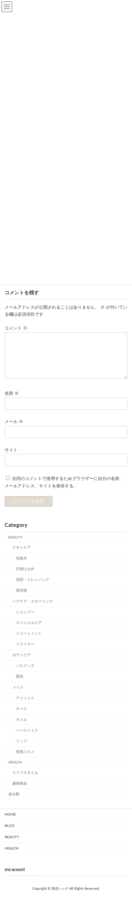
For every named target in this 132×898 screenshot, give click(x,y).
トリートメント (29, 633)
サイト (11, 450)
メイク (17, 687)
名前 (12, 393)
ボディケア (21, 655)
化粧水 (21, 558)
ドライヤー (25, 644)
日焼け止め (25, 569)
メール (14, 422)
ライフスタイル (25, 772)
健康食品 (19, 783)
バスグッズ (25, 666)
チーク (21, 709)
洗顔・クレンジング (32, 580)
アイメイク (25, 698)
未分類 (13, 794)
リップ (21, 741)
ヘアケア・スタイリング (32, 601)
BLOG (10, 826)
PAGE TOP (117, 859)
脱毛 (19, 677)
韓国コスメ (25, 752)
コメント (16, 328)
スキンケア (21, 547)
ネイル (21, 719)
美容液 (21, 590)
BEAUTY (15, 537)
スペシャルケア (29, 623)
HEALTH (15, 762)
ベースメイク (27, 730)
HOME (10, 814)
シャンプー (25, 612)
